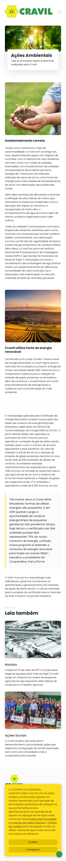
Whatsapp (59, 854)
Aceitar (33, 842)
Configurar (33, 849)
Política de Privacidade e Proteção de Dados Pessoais (32, 821)
